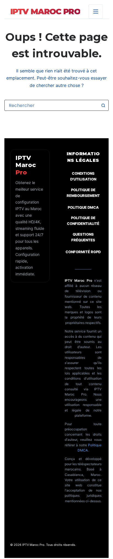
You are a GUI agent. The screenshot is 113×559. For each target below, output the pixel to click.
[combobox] (51, 105)
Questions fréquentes (83, 237)
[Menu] (96, 11)
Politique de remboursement (83, 193)
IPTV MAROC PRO (45, 11)
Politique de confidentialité (83, 221)
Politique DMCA (83, 207)
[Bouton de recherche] (103, 105)
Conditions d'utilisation (83, 176)
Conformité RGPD (83, 252)
